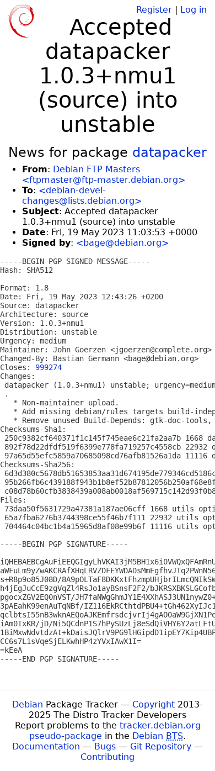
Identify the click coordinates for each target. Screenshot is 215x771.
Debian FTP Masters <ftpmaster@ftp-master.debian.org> (103, 174)
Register (154, 9)
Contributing (107, 757)
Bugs (105, 746)
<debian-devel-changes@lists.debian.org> (82, 195)
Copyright (153, 704)
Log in (193, 9)
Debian (27, 704)
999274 (48, 367)
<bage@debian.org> (122, 242)
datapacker (169, 152)
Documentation (46, 746)
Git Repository (160, 746)
